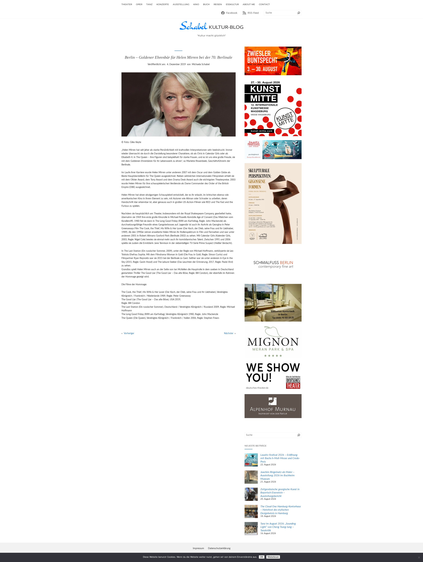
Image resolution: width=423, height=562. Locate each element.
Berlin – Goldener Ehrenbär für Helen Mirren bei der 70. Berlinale (178, 57)
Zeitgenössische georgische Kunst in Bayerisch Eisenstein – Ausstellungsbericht (279, 493)
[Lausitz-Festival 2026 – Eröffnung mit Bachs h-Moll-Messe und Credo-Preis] (251, 460)
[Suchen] (299, 13)
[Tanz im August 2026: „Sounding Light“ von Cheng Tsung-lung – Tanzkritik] (251, 529)
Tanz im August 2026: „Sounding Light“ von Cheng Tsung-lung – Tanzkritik (278, 527)
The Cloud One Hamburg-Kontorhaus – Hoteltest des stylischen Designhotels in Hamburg (280, 510)
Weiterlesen (273, 557)
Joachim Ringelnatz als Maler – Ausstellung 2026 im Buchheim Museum (277, 475)
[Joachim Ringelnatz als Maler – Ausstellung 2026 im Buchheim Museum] (251, 477)
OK (261, 557)
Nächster (228, 333)
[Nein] (419, 557)
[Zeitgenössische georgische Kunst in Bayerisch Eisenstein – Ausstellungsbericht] (251, 495)
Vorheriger (129, 333)
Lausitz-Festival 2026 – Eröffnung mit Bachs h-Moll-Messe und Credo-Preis (280, 458)
